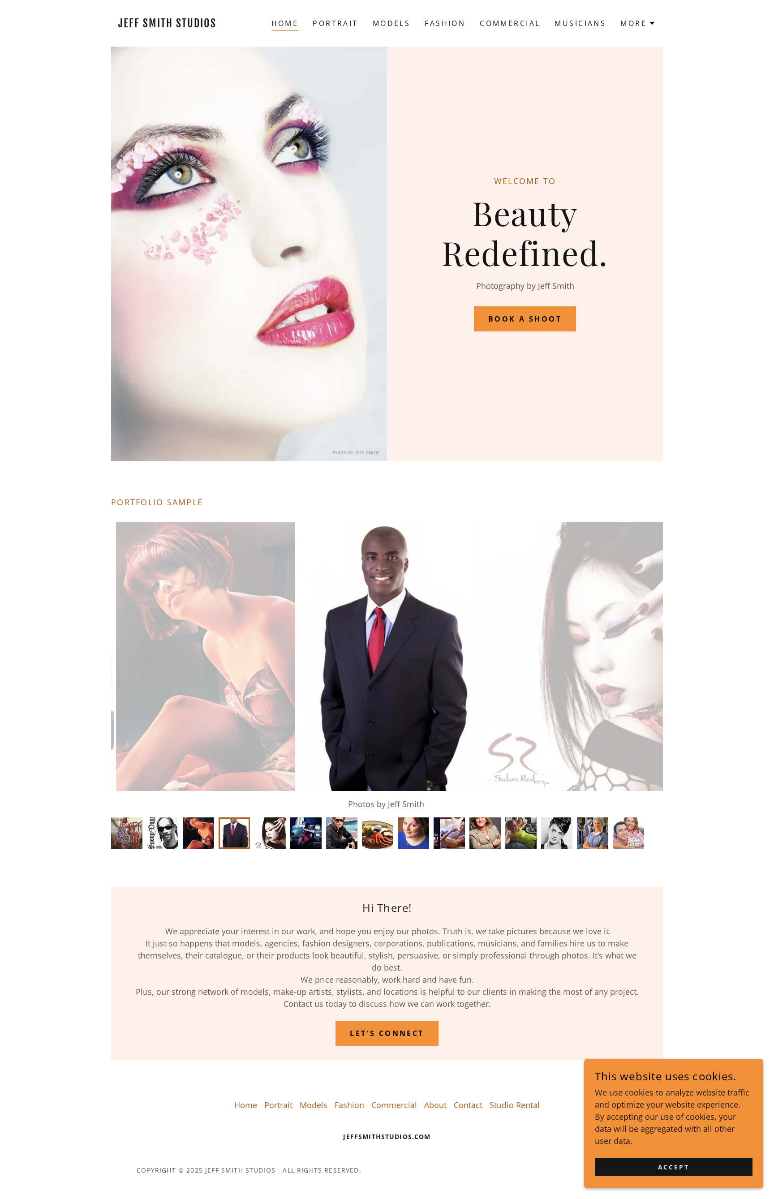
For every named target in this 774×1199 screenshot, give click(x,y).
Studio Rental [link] (515, 1105)
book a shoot (525, 319)
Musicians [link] (580, 23)
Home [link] (285, 23)
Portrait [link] (335, 23)
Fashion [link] (445, 23)
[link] (180, 24)
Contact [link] (468, 1105)
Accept (674, 1167)
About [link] (435, 1105)
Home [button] (245, 1105)
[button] (638, 23)
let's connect (387, 1033)
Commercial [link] (510, 23)
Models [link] (392, 23)
